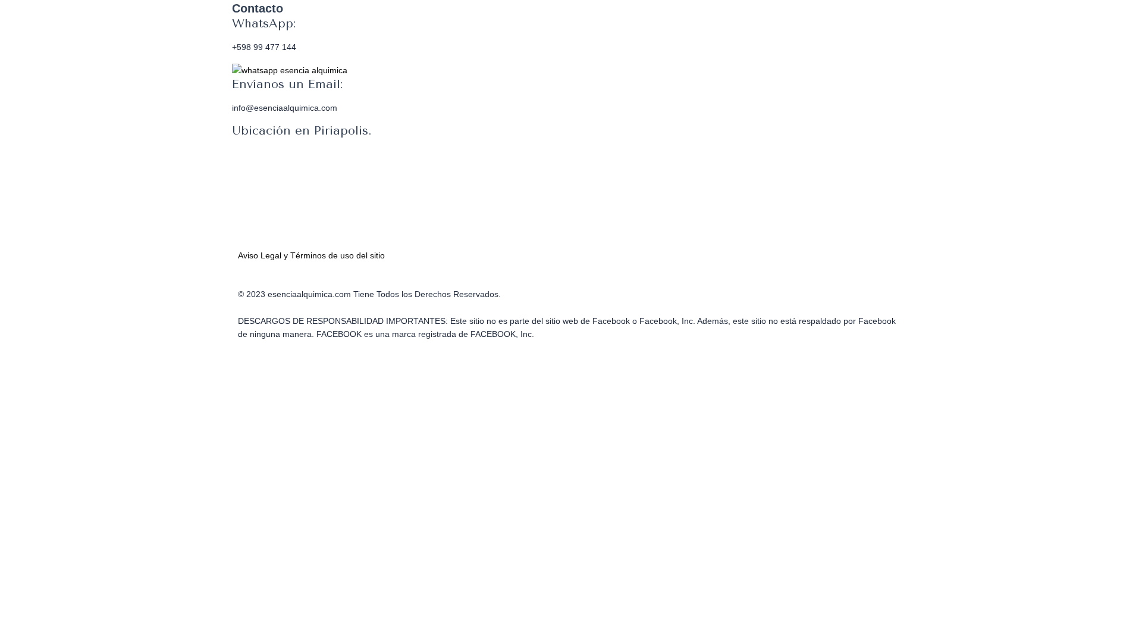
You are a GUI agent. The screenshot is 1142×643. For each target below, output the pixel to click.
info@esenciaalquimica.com (284, 108)
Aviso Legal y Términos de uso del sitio (311, 255)
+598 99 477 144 (264, 47)
